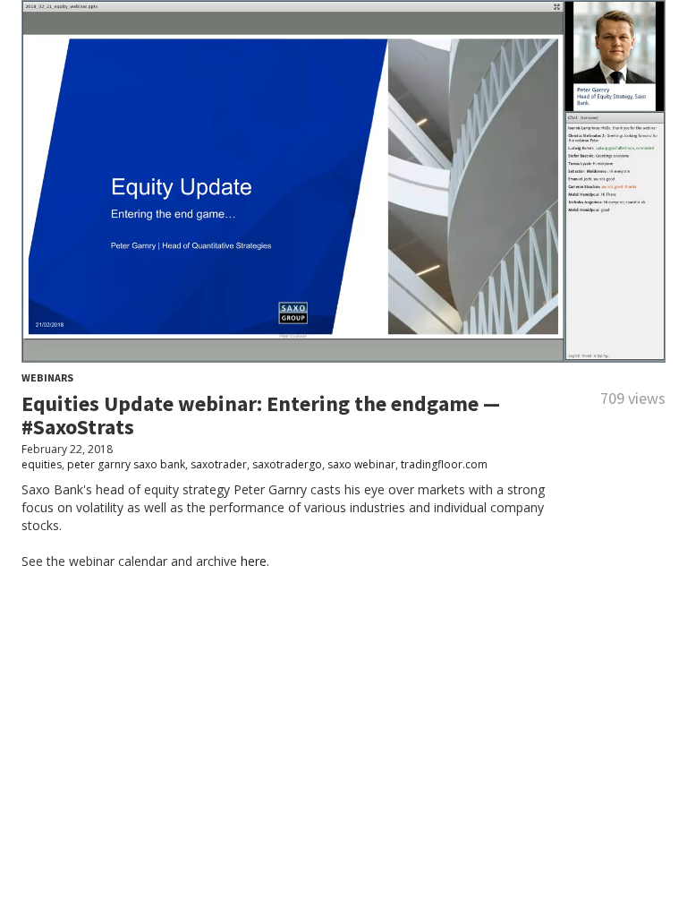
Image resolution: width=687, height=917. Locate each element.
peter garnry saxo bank (126, 464)
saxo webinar (361, 464)
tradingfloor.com (444, 464)
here (254, 561)
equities (41, 464)
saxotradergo (287, 464)
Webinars (47, 377)
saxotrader (219, 464)
